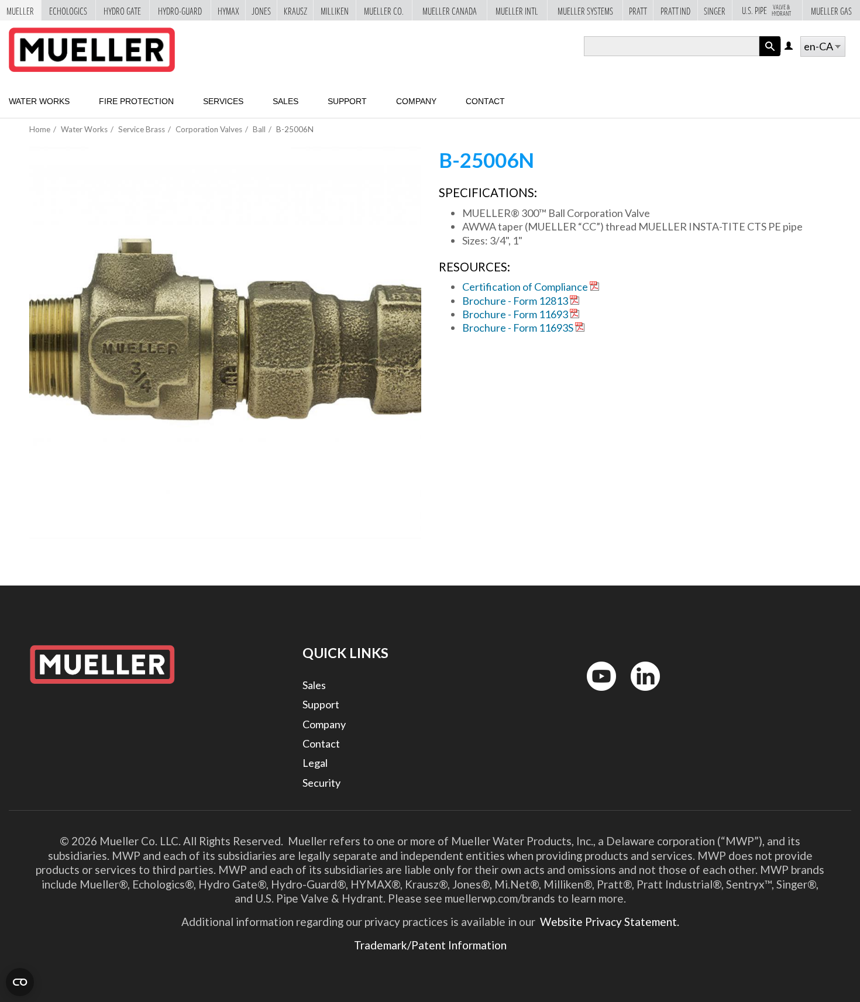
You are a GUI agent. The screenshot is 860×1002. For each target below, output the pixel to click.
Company (416, 101)
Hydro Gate (122, 10)
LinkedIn (640, 693)
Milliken (335, 10)
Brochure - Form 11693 (515, 314)
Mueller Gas (831, 10)
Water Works (39, 101)
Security (321, 782)
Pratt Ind (675, 10)
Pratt (638, 10)
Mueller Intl (517, 10)
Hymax (228, 10)
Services (223, 101)
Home (39, 129)
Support (347, 101)
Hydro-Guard (180, 10)
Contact (485, 101)
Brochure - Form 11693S (517, 327)
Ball (259, 129)
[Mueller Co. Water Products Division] (92, 49)
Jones (261, 10)
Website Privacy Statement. (608, 921)
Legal (315, 762)
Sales (285, 101)
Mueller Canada (449, 10)
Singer (714, 10)
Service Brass (141, 129)
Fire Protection (136, 101)
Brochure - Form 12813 (515, 300)
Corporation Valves (209, 129)
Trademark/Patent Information (430, 945)
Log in (789, 46)
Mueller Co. (384, 10)
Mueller (20, 10)
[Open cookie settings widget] (20, 982)
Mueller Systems (585, 10)
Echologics (68, 10)
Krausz (295, 10)
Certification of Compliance (525, 286)
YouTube (595, 693)
